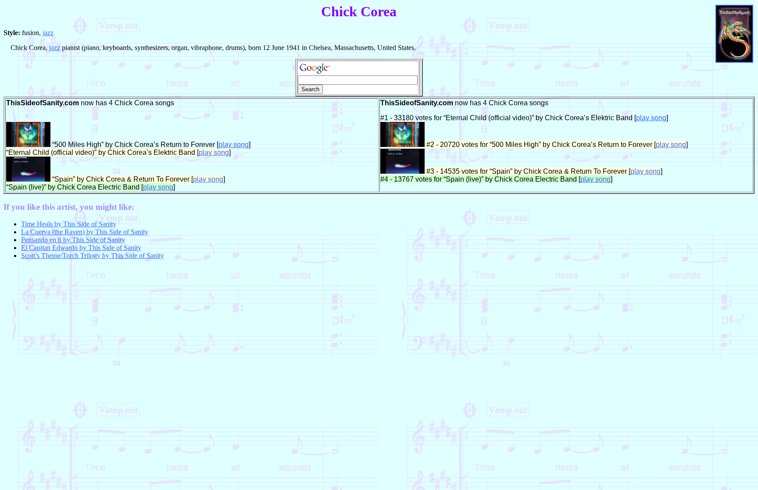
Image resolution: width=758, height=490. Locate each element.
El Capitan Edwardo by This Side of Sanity (81, 247)
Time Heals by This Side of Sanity (68, 224)
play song (233, 144)
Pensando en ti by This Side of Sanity (73, 239)
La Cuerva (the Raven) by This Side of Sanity (84, 232)
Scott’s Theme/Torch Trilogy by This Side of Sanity (92, 255)
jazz (48, 32)
